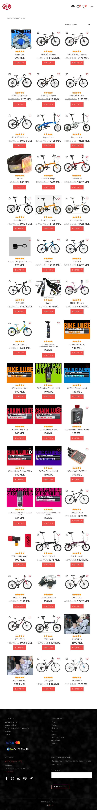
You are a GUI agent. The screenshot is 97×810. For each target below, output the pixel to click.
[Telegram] (31, 778)
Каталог (54, 731)
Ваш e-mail (55, 771)
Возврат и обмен (11, 725)
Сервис (54, 743)
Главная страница (13, 18)
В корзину (19, 63)
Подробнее (9, 772)
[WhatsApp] (18, 778)
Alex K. (50, 805)
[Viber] (25, 778)
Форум (7, 734)
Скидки (54, 734)
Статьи (54, 725)
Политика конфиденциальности (17, 728)
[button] (30, 33)
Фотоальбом (55, 740)
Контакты (8, 731)
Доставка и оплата (11, 722)
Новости (54, 728)
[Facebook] (6, 778)
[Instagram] (12, 778)
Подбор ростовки (57, 737)
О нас (53, 722)
